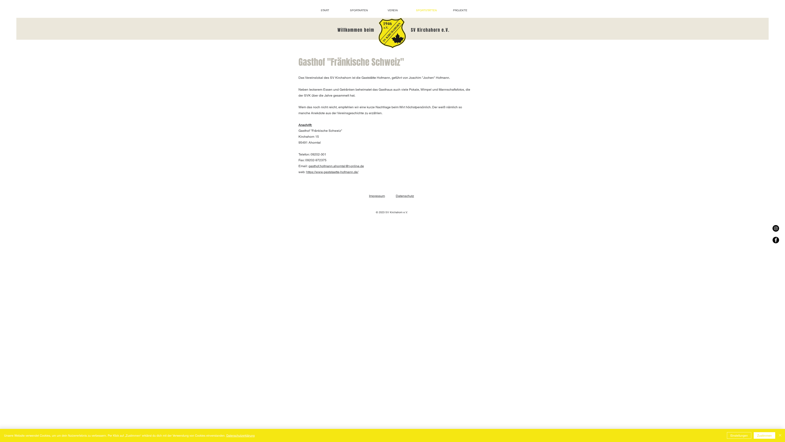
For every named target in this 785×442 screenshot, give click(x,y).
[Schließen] (780, 435)
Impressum (377, 196)
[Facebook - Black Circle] (776, 240)
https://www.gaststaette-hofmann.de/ (332, 172)
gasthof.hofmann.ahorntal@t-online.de (336, 166)
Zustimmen (764, 435)
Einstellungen (739, 435)
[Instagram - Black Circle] (776, 228)
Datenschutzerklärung (240, 435)
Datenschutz (405, 196)
